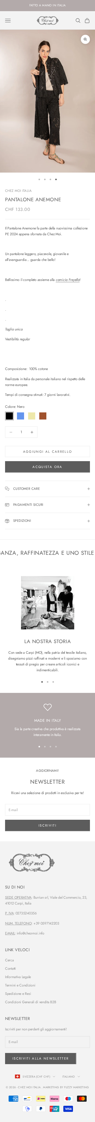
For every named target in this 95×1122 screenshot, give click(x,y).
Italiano (68, 1077)
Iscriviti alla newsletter (40, 1058)
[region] (47, 720)
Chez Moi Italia (18, 190)
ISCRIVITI (47, 825)
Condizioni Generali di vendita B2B (30, 1001)
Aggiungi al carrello (47, 451)
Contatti (10, 968)
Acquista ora (47, 466)
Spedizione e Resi (18, 993)
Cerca (9, 960)
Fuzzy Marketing (76, 1087)
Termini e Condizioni (20, 985)
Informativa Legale (18, 976)
